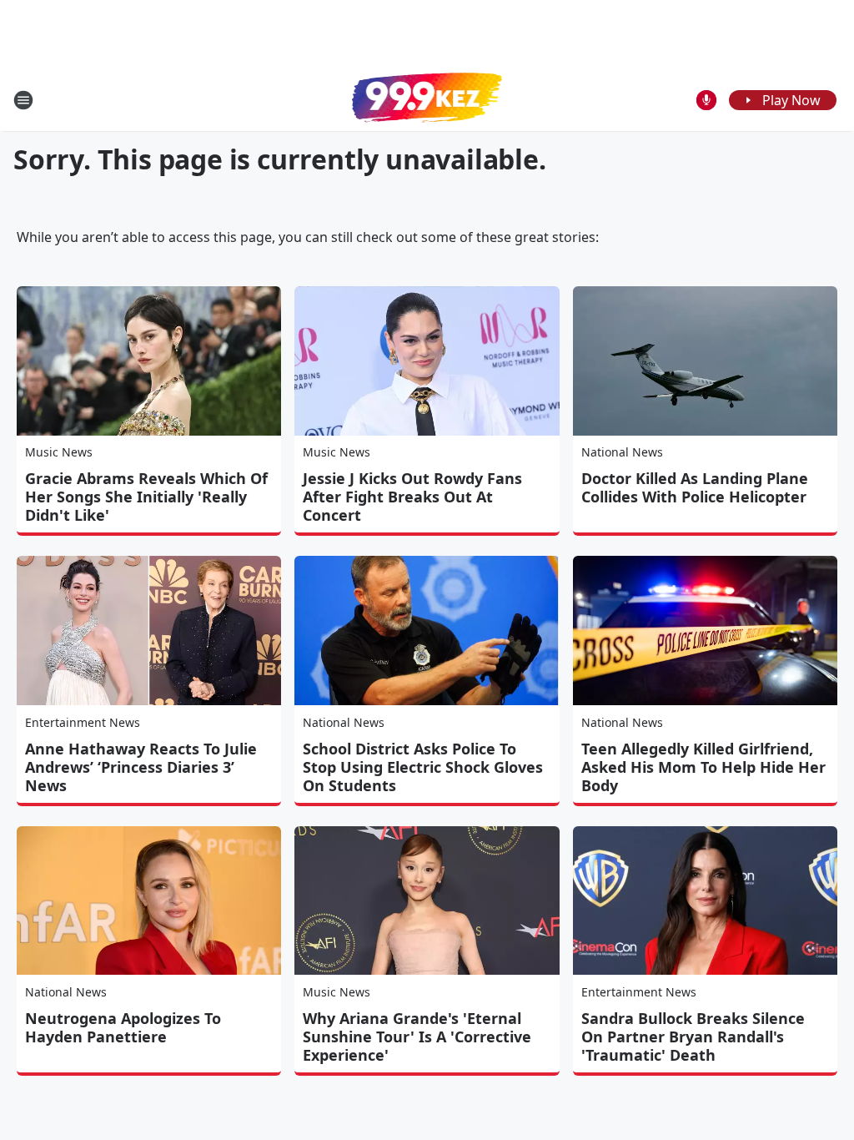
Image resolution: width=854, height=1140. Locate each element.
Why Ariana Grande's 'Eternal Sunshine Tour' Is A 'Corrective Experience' (417, 1036)
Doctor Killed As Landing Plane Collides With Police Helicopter (694, 487)
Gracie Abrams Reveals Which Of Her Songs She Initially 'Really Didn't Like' (146, 496)
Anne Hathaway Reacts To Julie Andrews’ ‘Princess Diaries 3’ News (141, 766)
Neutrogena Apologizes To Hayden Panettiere (123, 1027)
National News (622, 452)
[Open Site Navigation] (23, 100)
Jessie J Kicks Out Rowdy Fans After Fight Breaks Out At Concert (412, 496)
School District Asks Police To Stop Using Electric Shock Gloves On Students (423, 766)
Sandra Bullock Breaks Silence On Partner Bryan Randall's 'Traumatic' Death (693, 1036)
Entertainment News (82, 722)
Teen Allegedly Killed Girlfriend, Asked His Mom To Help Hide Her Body (703, 766)
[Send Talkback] (706, 100)
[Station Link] (427, 99)
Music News (59, 452)
